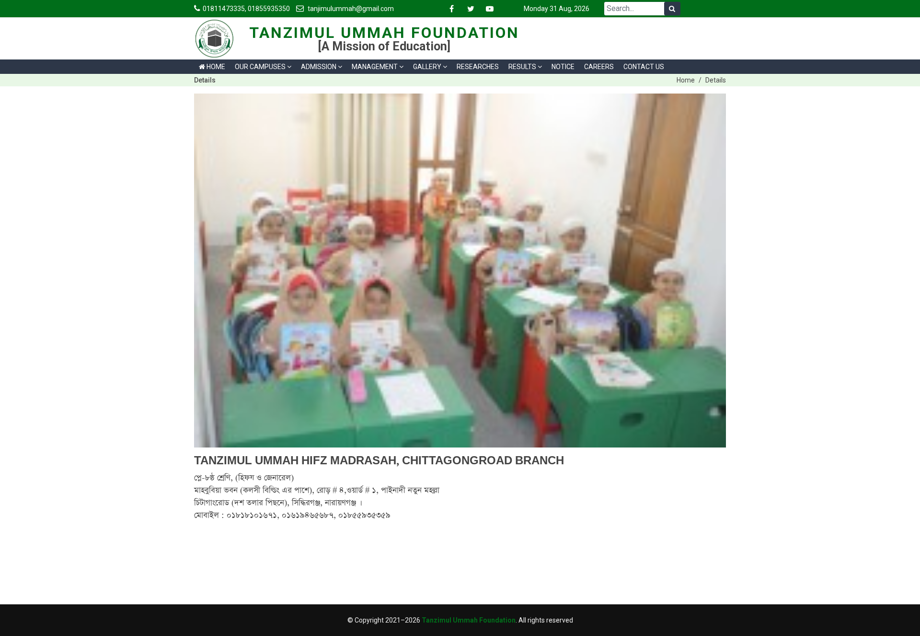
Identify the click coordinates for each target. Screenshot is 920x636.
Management (375, 67)
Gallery (427, 67)
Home (215, 67)
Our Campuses (260, 67)
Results (522, 67)
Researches (478, 67)
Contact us (643, 67)
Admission (318, 67)
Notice (563, 67)
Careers (599, 67)
